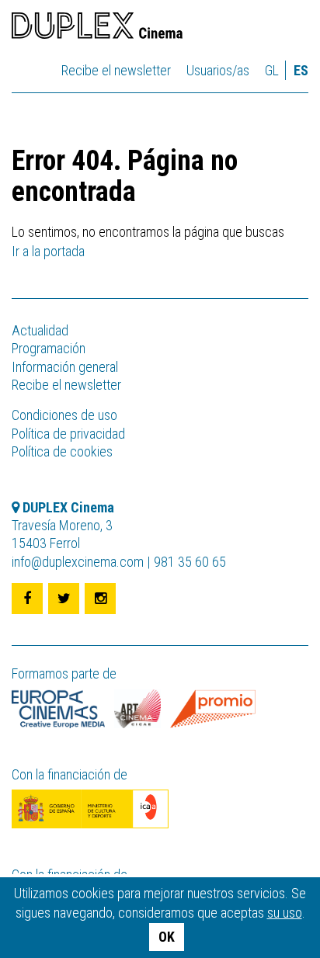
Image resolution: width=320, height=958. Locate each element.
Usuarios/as (217, 70)
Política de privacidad (68, 433)
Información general (65, 367)
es (301, 70)
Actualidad (40, 330)
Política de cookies (62, 451)
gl (272, 70)
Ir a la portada (48, 251)
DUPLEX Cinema (97, 27)
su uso (284, 912)
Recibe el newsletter (116, 70)
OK (166, 936)
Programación (48, 348)
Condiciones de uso (64, 415)
